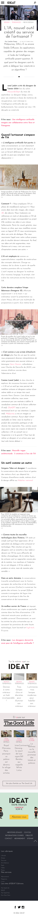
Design (6, 22)
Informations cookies (14, 835)
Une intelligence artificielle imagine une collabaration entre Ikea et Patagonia (18, 123)
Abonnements (5, 876)
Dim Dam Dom (5, 895)
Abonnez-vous (19, 817)
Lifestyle (3, 855)
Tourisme (3, 860)
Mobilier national (25, 480)
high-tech (30, 628)
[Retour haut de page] (35, 841)
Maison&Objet (14, 92)
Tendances (16, 22)
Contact (8, 838)
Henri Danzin (15, 364)
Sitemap (30, 838)
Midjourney (10, 414)
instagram (23, 907)
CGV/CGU (27, 832)
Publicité (29, 835)
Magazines (4, 879)
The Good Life (5, 888)
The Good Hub (5, 892)
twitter (19, 907)
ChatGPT (11, 408)
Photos (3, 870)
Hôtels (6, 742)
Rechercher (35, 3)
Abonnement (19, 838)
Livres (3, 881)
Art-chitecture (5, 863)
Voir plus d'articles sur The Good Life (19, 783)
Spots (2, 865)
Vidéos (3, 867)
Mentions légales (14, 832)
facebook (15, 907)
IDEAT (3, 890)
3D (2, 213)
